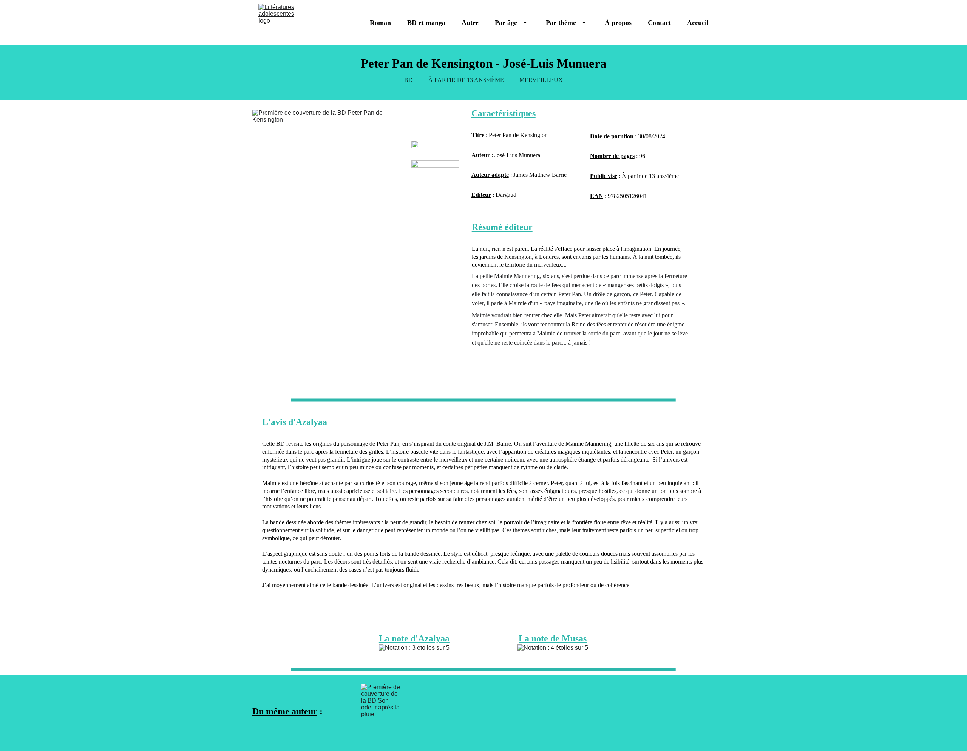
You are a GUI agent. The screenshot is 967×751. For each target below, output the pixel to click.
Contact (659, 22)
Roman (380, 22)
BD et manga (426, 22)
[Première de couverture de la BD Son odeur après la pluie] (382, 711)
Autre (470, 22)
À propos (618, 22)
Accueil (698, 22)
